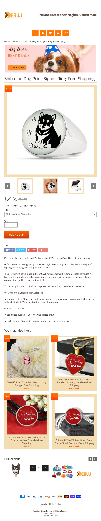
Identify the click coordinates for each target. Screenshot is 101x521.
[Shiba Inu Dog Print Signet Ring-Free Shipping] (25, 186)
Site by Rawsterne (50, 513)
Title (6, 210)
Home (7, 42)
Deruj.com (49, 511)
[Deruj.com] (15, 15)
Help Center (55, 504)
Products (16, 42)
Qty (6, 220)
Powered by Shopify (51, 515)
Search (43, 504)
